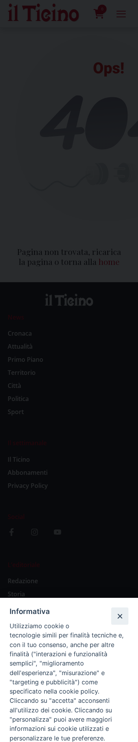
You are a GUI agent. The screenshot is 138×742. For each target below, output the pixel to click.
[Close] (119, 615)
